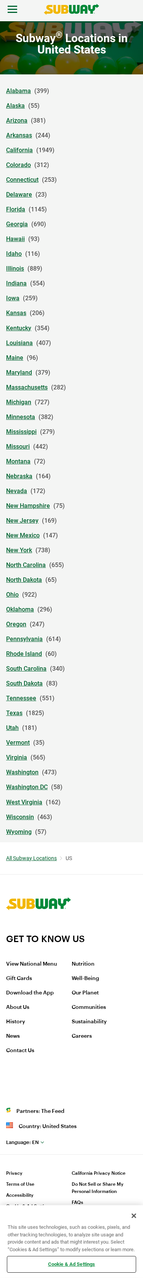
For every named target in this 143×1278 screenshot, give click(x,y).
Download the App (30, 993)
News (13, 1036)
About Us (17, 1007)
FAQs (77, 1202)
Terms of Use (20, 1184)
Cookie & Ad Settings (71, 1264)
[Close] (133, 1215)
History (15, 1021)
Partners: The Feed (40, 1111)
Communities (89, 1007)
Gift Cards (19, 978)
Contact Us (20, 1050)
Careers (82, 1036)
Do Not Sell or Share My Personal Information (98, 1188)
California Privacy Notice (98, 1173)
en (22, 1142)
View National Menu (31, 964)
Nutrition (83, 964)
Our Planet (85, 993)
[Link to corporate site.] (38, 928)
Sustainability (89, 1021)
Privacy (14, 1173)
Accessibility (20, 1195)
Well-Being (85, 978)
